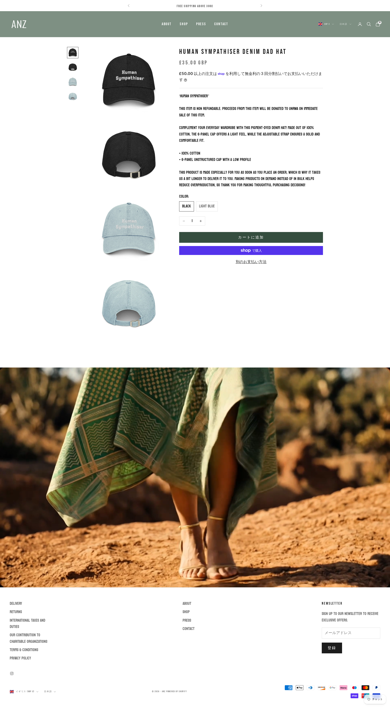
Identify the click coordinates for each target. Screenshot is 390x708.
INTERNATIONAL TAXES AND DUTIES (27, 623)
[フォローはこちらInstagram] (12, 673)
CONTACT (221, 24)
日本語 (343, 24)
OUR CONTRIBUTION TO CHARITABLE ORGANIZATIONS (28, 638)
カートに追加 (251, 237)
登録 (332, 648)
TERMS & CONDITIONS (24, 649)
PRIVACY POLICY (20, 658)
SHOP (184, 24)
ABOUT (167, 24)
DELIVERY (16, 603)
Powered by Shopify (176, 691)
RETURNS (16, 611)
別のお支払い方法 (251, 262)
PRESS (201, 24)
